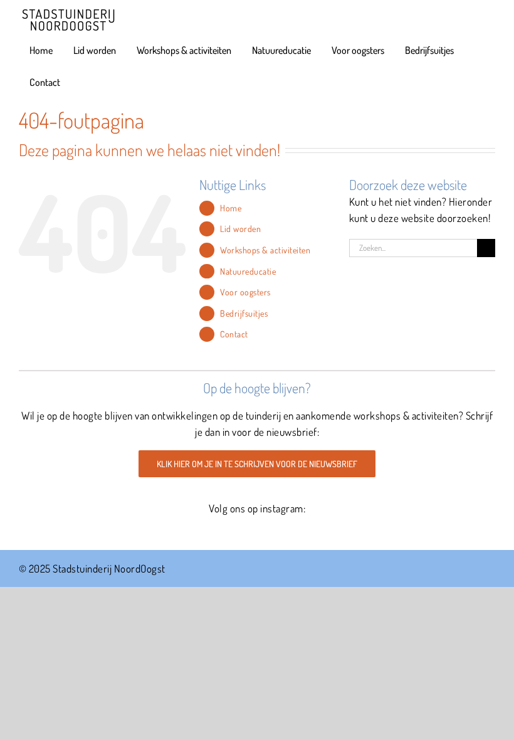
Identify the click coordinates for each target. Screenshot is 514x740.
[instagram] (257, 532)
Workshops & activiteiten (265, 250)
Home (230, 208)
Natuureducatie (248, 271)
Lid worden (240, 228)
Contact (234, 334)
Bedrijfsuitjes (244, 313)
